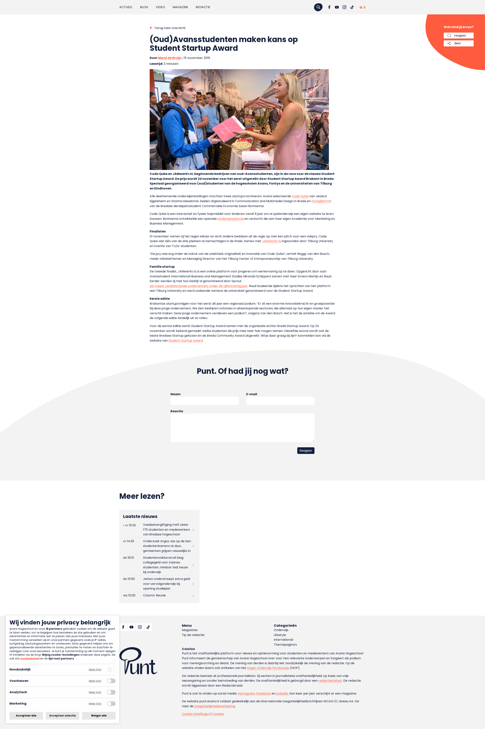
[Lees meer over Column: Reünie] (159, 595)
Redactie (203, 7)
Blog (144, 7)
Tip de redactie (193, 635)
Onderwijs (281, 630)
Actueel (125, 7)
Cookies (218, 714)
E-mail (251, 394)
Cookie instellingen (196, 714)
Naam (176, 394)
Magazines (190, 630)
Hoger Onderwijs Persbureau (268, 668)
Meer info (95, 669)
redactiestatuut (330, 680)
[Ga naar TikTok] (352, 7)
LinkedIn (282, 693)
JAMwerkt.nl (271, 241)
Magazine (180, 7)
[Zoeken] (318, 7)
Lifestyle (280, 635)
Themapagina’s (285, 644)
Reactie (177, 411)
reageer (460, 35)
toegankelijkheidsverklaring (214, 706)
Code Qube (300, 196)
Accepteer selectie (62, 715)
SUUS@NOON (321, 201)
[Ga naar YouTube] (337, 7)
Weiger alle (99, 715)
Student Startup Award (185, 340)
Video (160, 7)
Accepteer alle (26, 715)
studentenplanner (231, 219)
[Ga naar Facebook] (329, 7)
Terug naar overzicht (170, 28)
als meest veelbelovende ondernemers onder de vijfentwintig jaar (199, 286)
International (283, 639)
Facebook (263, 693)
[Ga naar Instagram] (344, 7)
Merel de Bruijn (170, 58)
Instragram (246, 693)
